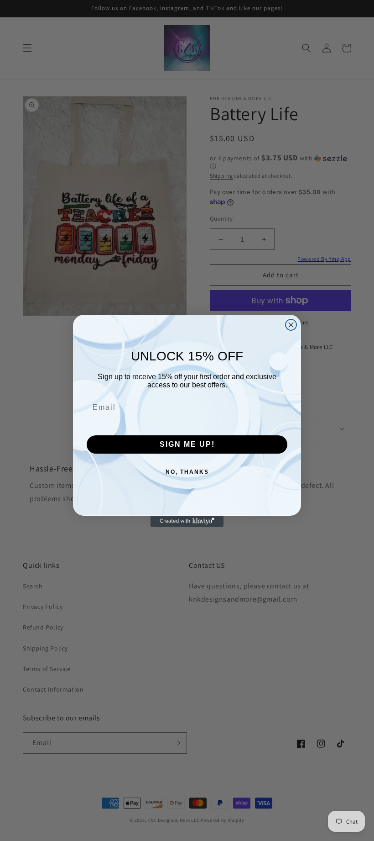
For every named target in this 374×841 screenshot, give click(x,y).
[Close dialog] (291, 324)
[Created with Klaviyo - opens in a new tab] (187, 521)
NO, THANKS (187, 472)
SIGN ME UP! (187, 444)
